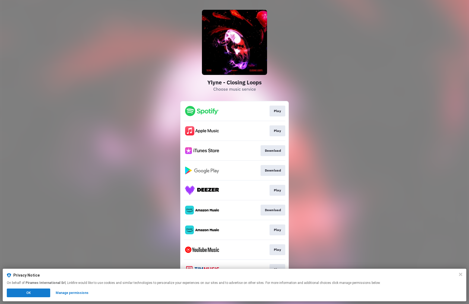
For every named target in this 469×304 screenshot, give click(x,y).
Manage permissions (72, 293)
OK (28, 293)
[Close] (460, 274)
